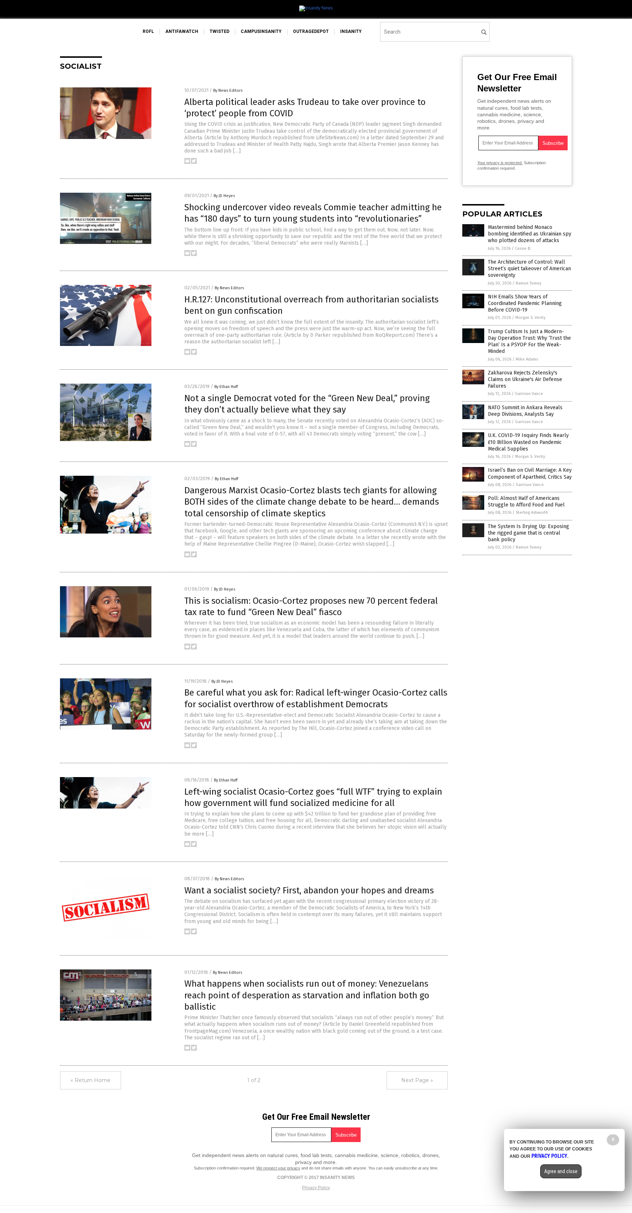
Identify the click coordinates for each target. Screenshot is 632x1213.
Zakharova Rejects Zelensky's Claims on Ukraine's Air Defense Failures (525, 379)
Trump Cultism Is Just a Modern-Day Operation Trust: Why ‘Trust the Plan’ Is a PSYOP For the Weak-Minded (529, 341)
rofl (148, 31)
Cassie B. (523, 248)
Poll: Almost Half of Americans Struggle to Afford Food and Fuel (526, 501)
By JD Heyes (224, 195)
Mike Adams (527, 359)
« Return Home (90, 1080)
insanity (351, 31)
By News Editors (227, 90)
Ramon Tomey (528, 283)
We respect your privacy (278, 1168)
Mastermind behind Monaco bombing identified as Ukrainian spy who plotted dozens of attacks (529, 234)
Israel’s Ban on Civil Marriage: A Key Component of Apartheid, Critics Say (530, 473)
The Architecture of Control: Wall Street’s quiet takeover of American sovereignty (529, 268)
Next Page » (417, 1080)
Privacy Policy (316, 1187)
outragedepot (311, 31)
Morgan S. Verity (530, 317)
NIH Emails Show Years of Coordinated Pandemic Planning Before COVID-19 (525, 303)
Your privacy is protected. (500, 163)
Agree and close (561, 1171)
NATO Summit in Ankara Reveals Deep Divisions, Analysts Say (525, 410)
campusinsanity (261, 31)
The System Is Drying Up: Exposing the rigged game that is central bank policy (528, 533)
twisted (219, 31)
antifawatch (181, 31)
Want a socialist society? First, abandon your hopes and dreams (309, 890)
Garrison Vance (529, 393)
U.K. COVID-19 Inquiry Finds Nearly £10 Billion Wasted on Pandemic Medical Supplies (528, 442)
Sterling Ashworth (532, 512)
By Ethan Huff (226, 386)
